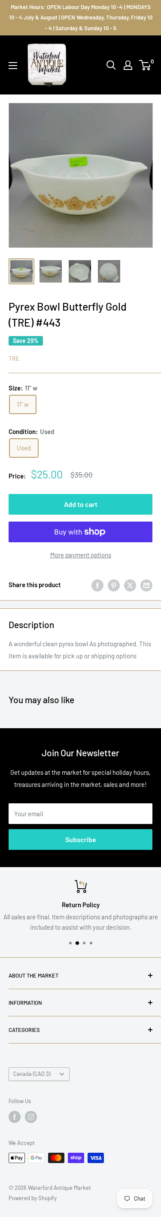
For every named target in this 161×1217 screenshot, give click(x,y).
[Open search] (111, 65)
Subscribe (80, 839)
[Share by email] (146, 584)
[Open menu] (13, 65)
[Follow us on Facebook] (15, 1117)
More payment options (80, 555)
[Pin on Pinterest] (114, 584)
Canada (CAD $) (31, 1073)
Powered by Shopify (33, 1198)
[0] (145, 65)
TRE (14, 358)
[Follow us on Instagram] (31, 1117)
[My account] (128, 65)
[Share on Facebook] (97, 584)
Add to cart (80, 504)
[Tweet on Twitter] (130, 584)
